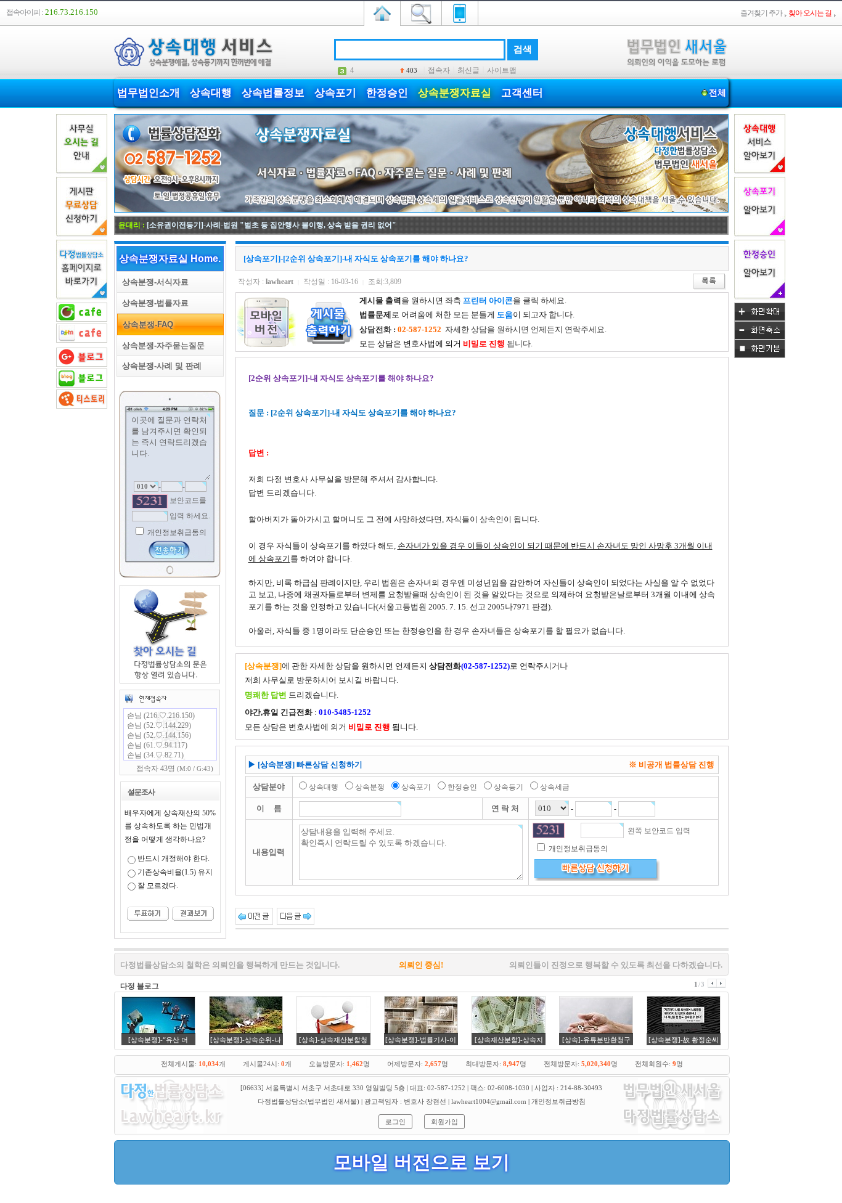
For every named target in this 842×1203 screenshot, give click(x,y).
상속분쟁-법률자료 (153, 303)
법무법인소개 (148, 93)
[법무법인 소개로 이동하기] (171, 1131)
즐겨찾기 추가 (761, 13)
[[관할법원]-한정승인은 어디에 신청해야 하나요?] (254, 915)
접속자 (439, 70)
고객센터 (522, 93)
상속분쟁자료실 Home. (170, 258)
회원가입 (444, 1121)
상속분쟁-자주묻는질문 (161, 345)
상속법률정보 (273, 93)
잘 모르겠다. (157, 885)
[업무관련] (672, 1131)
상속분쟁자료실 (454, 93)
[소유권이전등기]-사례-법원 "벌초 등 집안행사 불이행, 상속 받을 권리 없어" (271, 225)
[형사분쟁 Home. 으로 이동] (421, 210)
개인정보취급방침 (558, 1101)
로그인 (395, 1121)
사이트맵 (502, 70)
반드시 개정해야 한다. (173, 858)
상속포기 (335, 93)
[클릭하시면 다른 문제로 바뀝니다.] (150, 501)
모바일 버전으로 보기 (421, 1162)
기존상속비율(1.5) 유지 (175, 872)
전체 (717, 92)
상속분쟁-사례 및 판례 (159, 365)
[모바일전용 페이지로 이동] (459, 12)
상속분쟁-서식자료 (153, 282)
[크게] (759, 318)
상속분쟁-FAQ (145, 324)
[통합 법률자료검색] (421, 12)
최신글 (468, 70)
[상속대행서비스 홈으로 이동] (382, 12)
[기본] (759, 355)
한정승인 (387, 93)
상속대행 (211, 93)
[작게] (759, 337)
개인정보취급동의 (175, 532)
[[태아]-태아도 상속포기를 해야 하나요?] (295, 915)
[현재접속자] (145, 698)
